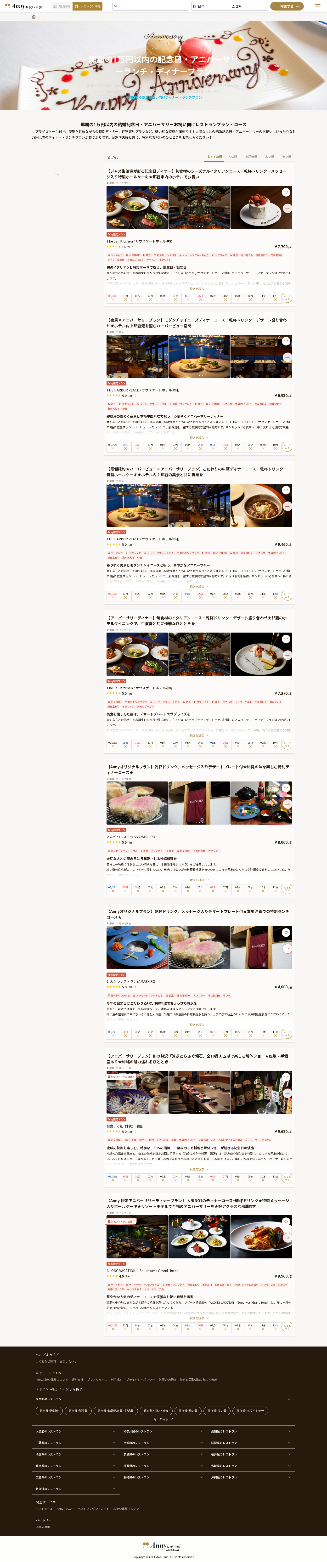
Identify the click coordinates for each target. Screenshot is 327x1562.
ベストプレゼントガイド (93, 1508)
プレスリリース (97, 1379)
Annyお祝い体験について (52, 1379)
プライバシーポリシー (140, 1379)
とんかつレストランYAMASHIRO (131, 836)
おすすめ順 (215, 156)
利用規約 (116, 1379)
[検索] (287, 6)
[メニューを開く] (318, 6)
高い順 (269, 156)
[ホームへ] (23, 6)
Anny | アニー (65, 1508)
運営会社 (77, 1379)
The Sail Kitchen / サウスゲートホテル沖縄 (139, 241)
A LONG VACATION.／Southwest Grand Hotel (142, 1270)
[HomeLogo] (163, 1546)
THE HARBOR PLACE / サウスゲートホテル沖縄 (143, 390)
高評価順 (251, 156)
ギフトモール (44, 1508)
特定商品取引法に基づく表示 (198, 1379)
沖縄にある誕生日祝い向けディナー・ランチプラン (163, 97)
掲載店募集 (43, 1527)
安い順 (286, 156)
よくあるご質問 (46, 1361)
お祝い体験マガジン (126, 1508)
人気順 (232, 156)
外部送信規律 (167, 1379)
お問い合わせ (68, 1361)
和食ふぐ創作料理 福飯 (125, 1126)
